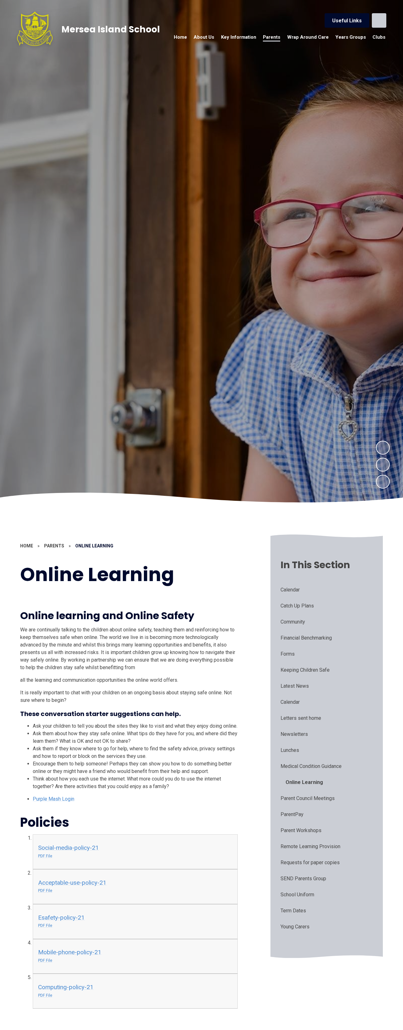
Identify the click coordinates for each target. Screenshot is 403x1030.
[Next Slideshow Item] (383, 448)
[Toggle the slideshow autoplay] (383, 482)
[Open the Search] (379, 20)
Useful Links (347, 21)
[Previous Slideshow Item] (383, 465)
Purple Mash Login (53, 799)
